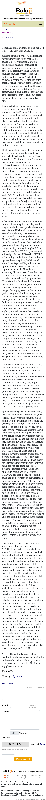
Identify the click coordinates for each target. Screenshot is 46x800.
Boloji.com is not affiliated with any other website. (24, 19)
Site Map (40, 776)
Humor (4, 29)
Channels (10, 24)
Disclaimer (34, 775)
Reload (42, 744)
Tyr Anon (9, 37)
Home (18, 775)
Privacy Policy (23, 776)
